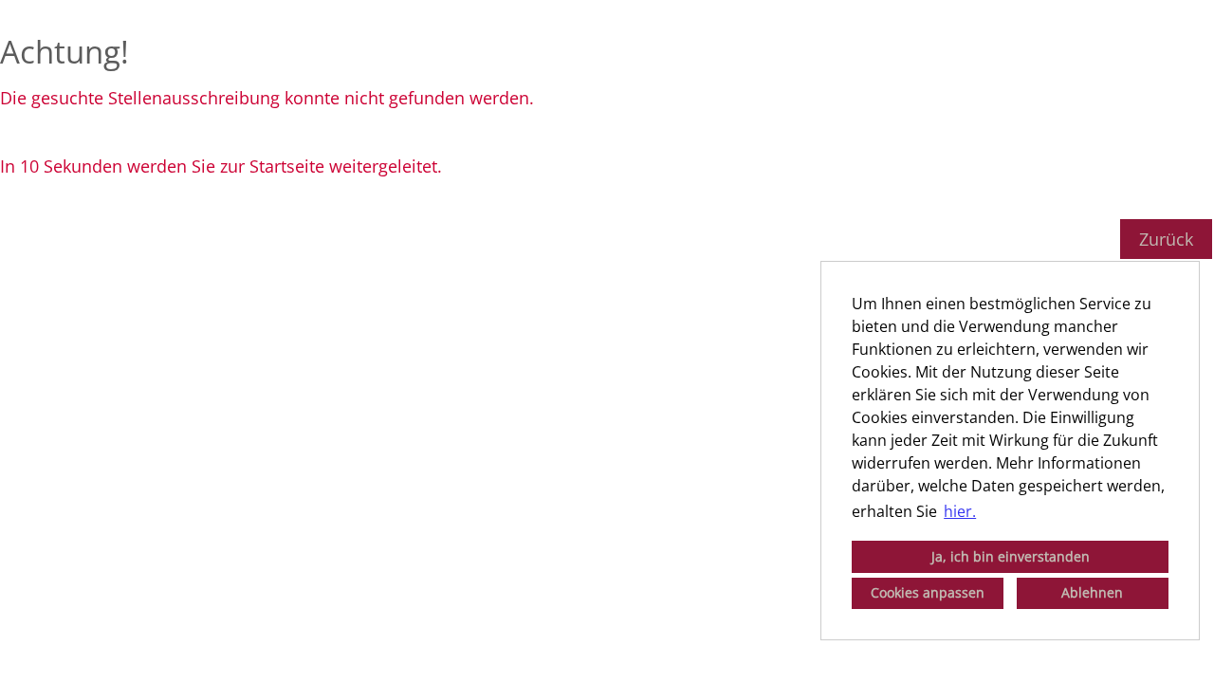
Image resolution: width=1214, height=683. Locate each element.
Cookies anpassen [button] (927, 592)
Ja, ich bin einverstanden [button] (1010, 556)
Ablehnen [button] (1092, 592)
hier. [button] (960, 511)
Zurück (1166, 239)
